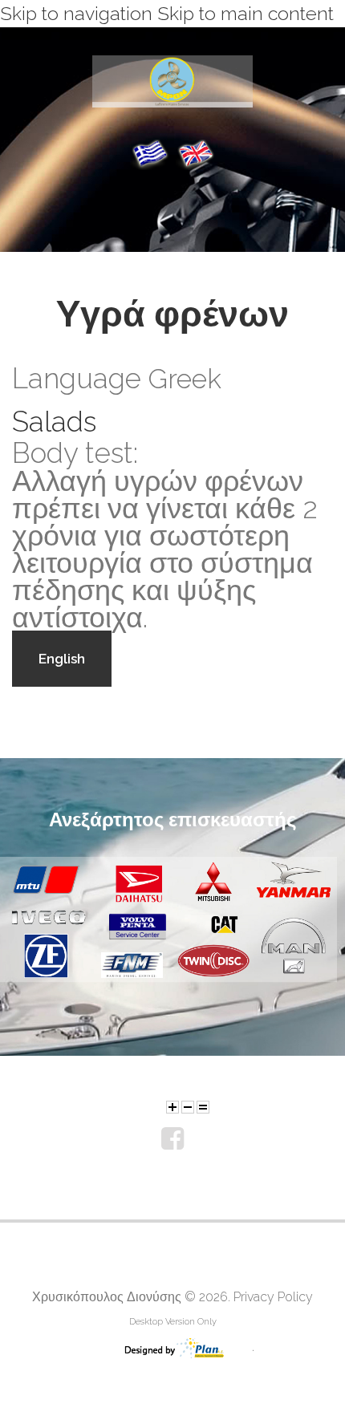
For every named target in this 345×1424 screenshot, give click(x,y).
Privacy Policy (273, 1296)
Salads (54, 421)
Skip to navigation (76, 13)
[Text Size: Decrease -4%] (187, 1107)
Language (76, 378)
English (62, 659)
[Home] (172, 69)
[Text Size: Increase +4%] (172, 1107)
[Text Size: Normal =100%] (203, 1107)
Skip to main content (245, 13)
